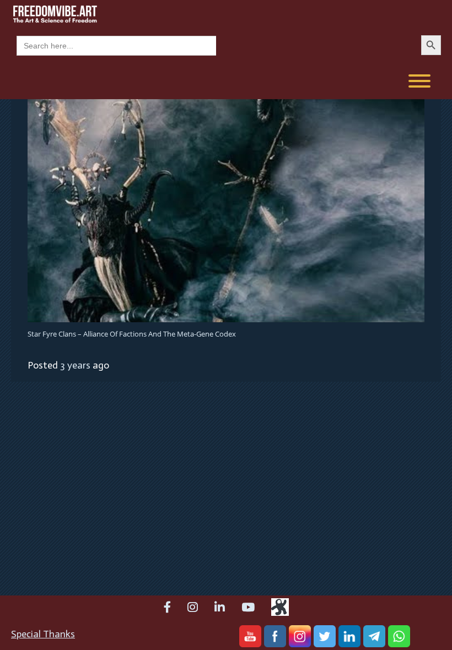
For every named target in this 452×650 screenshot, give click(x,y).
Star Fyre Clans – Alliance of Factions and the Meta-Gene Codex (132, 334)
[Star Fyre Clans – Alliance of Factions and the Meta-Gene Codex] (226, 210)
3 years (75, 365)
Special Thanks (43, 634)
